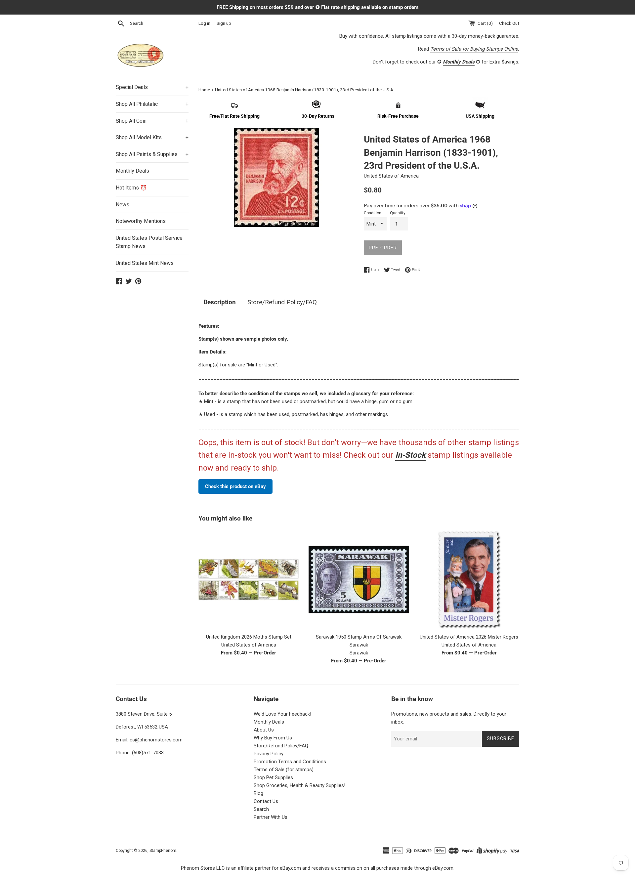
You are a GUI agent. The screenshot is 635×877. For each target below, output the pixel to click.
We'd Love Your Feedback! (282, 714)
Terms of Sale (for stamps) (284, 770)
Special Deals (152, 87)
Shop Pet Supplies (273, 777)
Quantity (397, 213)
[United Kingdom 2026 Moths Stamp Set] (248, 579)
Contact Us (266, 801)
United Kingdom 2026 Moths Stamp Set (248, 637)
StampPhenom (162, 850)
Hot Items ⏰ (131, 188)
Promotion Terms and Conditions (290, 762)
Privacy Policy (268, 754)
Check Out (509, 23)
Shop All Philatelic (152, 104)
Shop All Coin (152, 121)
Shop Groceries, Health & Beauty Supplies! (299, 785)
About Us (264, 730)
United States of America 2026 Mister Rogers (469, 637)
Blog (258, 793)
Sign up (224, 23)
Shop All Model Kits (152, 137)
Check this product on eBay (235, 486)
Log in (204, 23)
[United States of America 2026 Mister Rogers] (469, 579)
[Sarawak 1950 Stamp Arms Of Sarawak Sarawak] (359, 579)
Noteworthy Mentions (141, 221)
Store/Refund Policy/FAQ (282, 302)
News (122, 204)
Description (219, 302)
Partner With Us (270, 817)
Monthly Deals (132, 171)
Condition (372, 213)
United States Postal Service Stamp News (149, 242)
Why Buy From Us (273, 738)
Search (261, 809)
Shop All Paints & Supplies (152, 154)
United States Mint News (145, 263)
